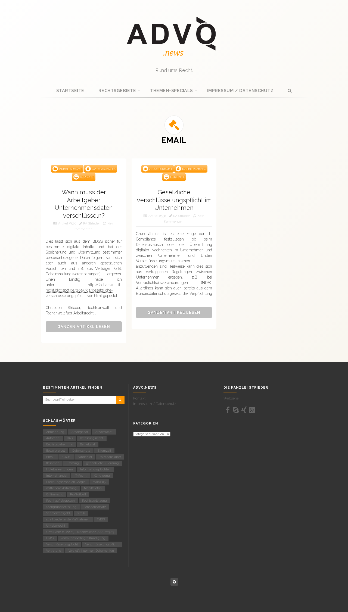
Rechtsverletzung (94, 500)
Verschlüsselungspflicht (102, 544)
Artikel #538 (157, 216)
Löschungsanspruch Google (65, 482)
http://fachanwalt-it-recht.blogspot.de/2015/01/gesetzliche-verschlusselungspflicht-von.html (84, 290)
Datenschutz (81, 450)
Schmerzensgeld (58, 513)
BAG (70, 438)
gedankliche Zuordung (102, 463)
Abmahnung (55, 432)
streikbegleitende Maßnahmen (67, 519)
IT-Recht (80, 475)
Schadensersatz (95, 507)
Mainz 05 (99, 482)
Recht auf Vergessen (60, 500)
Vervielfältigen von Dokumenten (91, 550)
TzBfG (101, 519)
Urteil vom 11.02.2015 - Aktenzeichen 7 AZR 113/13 (80, 532)
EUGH (66, 457)
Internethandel (56, 475)
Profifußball (78, 494)
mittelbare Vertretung (61, 488)
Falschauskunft (110, 457)
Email (50, 457)
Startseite (70, 90)
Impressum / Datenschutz (240, 90)
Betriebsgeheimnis (59, 444)
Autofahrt (53, 438)
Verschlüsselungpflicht (62, 544)
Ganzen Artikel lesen (83, 326)
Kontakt (139, 398)
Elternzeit (104, 450)
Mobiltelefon (93, 488)
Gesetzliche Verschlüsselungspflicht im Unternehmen (174, 200)
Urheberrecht (55, 525)
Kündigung (102, 475)
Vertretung (53, 550)
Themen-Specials (171, 90)
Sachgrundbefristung (61, 507)
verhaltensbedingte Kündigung (83, 538)
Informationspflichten (95, 469)
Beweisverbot (55, 450)
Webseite (230, 398)
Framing (73, 463)
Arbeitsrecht (104, 432)
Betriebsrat (87, 444)
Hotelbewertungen (59, 469)
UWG (50, 538)
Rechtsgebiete (117, 90)
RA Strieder (91, 223)
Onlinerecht (54, 494)
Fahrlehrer (85, 457)
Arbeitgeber (80, 432)
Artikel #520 (67, 223)
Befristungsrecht (91, 438)
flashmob (52, 463)
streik (81, 513)
